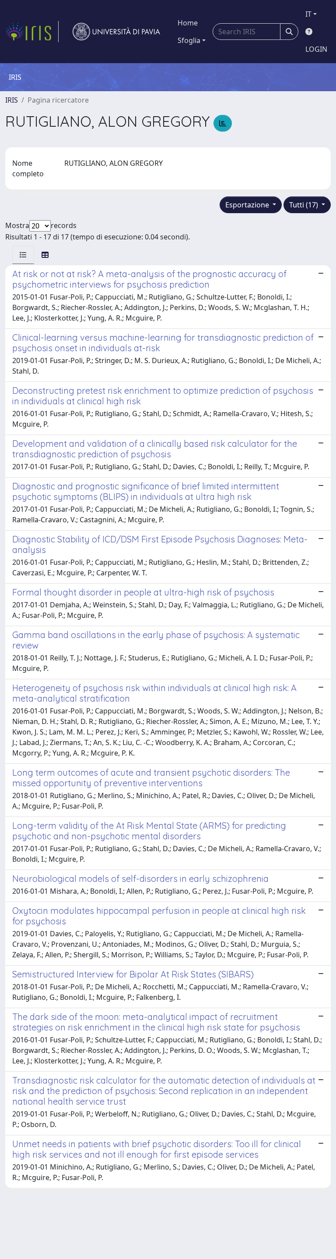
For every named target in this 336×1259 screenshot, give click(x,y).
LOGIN (316, 49)
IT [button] (308, 14)
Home (188, 23)
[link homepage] (32, 31)
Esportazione (248, 205)
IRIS (11, 100)
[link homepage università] (116, 31)
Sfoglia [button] (189, 40)
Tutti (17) (304, 205)
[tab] (23, 255)
